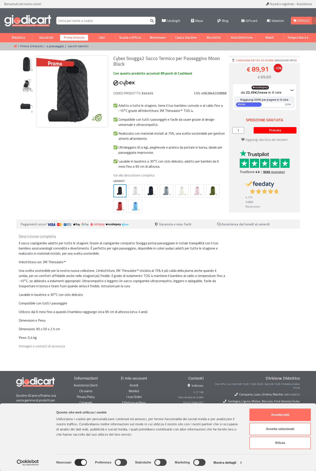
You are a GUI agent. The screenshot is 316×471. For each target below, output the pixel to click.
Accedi (281, 4)
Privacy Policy (86, 396)
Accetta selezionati (280, 429)
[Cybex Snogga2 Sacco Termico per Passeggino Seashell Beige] (181, 190)
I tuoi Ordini (134, 396)
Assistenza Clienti (86, 385)
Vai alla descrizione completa (134, 175)
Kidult (269, 37)
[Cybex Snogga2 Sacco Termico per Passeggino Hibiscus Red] (120, 206)
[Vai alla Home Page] (15, 46)
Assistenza (304, 4)
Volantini (277, 20)
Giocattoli (46, 37)
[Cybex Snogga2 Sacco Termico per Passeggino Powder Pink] (197, 190)
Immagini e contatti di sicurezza (42, 346)
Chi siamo (85, 391)
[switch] (121, 462)
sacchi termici (78, 46)
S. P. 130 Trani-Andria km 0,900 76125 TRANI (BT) (191, 397)
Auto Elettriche (242, 37)
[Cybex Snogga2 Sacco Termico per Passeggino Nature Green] (212, 190)
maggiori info (285, 60)
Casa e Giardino (186, 37)
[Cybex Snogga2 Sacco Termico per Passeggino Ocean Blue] (150, 190)
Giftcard (251, 20)
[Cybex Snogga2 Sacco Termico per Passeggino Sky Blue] (166, 190)
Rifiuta (280, 443)
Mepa (198, 20)
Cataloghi (173, 20)
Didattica (18, 37)
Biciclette (214, 37)
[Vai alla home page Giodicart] (27, 20)
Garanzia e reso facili (174, 224)
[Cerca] (151, 20)
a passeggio (55, 46)
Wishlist (134, 391)
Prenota (275, 130)
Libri (102, 37)
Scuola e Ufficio (130, 37)
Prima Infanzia (74, 37)
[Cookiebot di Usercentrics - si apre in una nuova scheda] (28, 462)
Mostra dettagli (224, 462)
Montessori (158, 37)
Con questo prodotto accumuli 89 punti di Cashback (152, 73)
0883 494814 (292, 395)
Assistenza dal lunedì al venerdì (245, 224)
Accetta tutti (280, 414)
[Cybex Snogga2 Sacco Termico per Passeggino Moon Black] (120, 190)
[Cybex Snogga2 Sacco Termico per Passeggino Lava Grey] (135, 190)
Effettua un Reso (134, 402)
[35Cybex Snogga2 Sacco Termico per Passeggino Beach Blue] (135, 206)
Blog (225, 20)
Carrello (303, 20)
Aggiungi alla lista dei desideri (266, 139)
